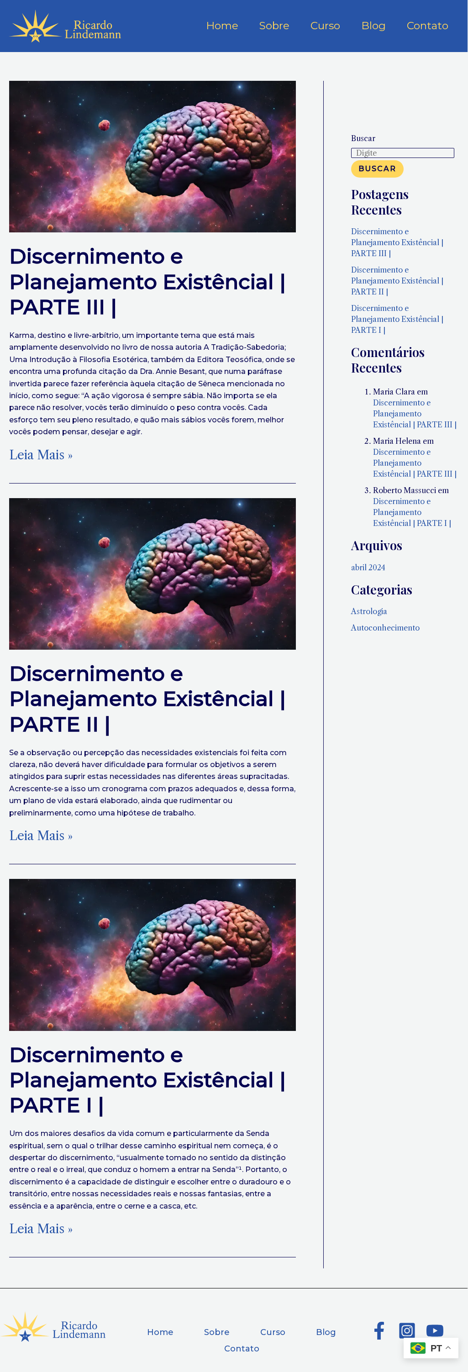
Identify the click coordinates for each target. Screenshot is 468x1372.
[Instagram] (407, 1331)
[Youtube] (435, 1331)
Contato (241, 1349)
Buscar (363, 138)
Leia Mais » (41, 455)
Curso (272, 1332)
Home (160, 1332)
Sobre (217, 1332)
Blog (326, 1332)
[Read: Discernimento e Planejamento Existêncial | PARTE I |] (152, 954)
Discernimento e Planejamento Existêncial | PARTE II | (147, 698)
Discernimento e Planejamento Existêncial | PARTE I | (147, 1080)
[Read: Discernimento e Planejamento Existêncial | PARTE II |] (152, 573)
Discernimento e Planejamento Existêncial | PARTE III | (147, 281)
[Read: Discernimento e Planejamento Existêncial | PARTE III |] (152, 155)
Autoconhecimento (385, 627)
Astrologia (369, 611)
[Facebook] (379, 1331)
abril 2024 (368, 567)
